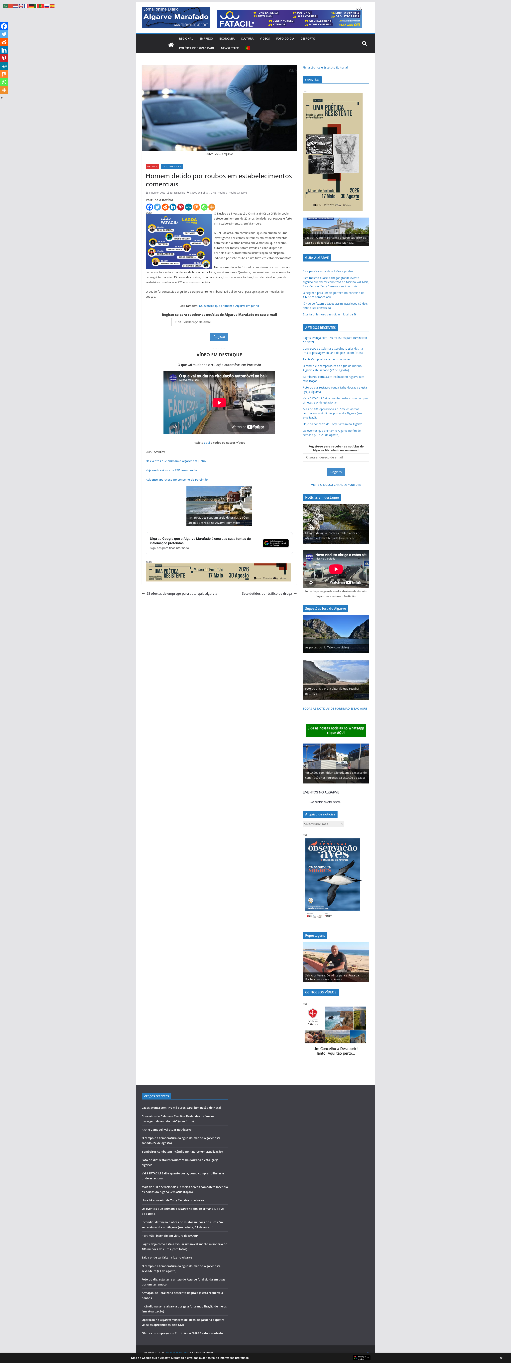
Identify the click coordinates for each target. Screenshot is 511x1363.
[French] (26, 6)
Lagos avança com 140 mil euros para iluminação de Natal (181, 1107)
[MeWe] (188, 207)
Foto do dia (285, 38)
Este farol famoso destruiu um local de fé (330, 314)
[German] (31, 6)
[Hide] (1, 97)
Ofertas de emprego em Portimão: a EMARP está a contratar (183, 1333)
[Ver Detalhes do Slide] (336, 232)
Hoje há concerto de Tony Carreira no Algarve (332, 424)
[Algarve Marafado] (171, 45)
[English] (21, 6)
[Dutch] (16, 6)
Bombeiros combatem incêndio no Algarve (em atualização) (182, 1151)
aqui (207, 442)
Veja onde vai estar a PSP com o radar (171, 470)
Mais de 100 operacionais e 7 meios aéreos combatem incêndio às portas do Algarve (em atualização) (332, 413)
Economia (227, 38)
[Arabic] (5, 6)
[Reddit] (165, 207)
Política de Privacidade (197, 48)
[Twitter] (157, 207)
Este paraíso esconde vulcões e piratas (328, 271)
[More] (211, 207)
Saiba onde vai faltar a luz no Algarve (167, 1257)
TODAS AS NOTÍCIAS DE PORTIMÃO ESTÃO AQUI (335, 708)
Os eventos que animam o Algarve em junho (229, 306)
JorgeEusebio (177, 192)
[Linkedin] (172, 207)
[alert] (336, 801)
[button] (255, 1358)
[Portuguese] (247, 48)
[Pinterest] (180, 207)
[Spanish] (52, 6)
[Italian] (36, 6)
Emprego (206, 38)
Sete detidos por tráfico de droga (267, 593)
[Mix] (196, 207)
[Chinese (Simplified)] (10, 6)
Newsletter (230, 48)
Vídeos (265, 38)
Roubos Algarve (238, 192)
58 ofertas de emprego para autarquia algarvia (182, 593)
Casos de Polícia (172, 166)
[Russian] (47, 6)
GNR (213, 192)
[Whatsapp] (204, 207)
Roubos (222, 192)
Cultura (247, 38)
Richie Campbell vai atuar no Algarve (326, 359)
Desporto (307, 38)
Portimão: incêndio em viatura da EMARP (170, 1236)
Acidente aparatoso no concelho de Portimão (177, 479)
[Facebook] (149, 207)
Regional (186, 38)
